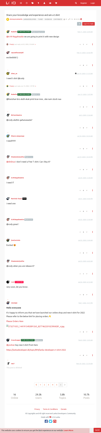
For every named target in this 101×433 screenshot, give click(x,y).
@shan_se (36, 94)
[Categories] (21, 3)
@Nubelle (29, 219)
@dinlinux (29, 157)
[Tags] (33, 3)
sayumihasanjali (17, 52)
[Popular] (39, 3)
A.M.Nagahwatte (17, 178)
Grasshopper (16, 340)
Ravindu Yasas (16, 198)
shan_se (14, 73)
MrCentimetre (16, 115)
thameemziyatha (17, 157)
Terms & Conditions (50, 409)
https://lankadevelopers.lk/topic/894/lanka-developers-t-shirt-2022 (36, 350)
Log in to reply (88, 24)
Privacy (37, 409)
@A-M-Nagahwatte (15, 36)
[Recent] (27, 3)
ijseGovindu (15, 240)
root (12, 282)
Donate (64, 409)
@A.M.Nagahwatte (38, 32)
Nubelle (14, 32)
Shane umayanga (17, 136)
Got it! (97, 430)
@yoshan (10, 345)
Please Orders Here (14, 321)
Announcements (16, 19)
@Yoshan (39, 340)
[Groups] (50, 3)
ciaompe (14, 303)
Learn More (68, 430)
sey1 (13, 363)
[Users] (44, 3)
